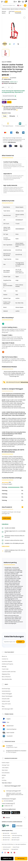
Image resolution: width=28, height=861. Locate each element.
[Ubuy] (6, 1)
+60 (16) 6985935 (8, 801)
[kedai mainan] (15, 813)
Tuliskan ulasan (6, 518)
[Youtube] (9, 852)
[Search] (25, 5)
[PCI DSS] (5, 826)
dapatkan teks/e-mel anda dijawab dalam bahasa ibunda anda (14, 795)
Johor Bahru (5, 767)
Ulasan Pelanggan (7, 693)
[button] (16, 2)
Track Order (5, 669)
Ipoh (3, 778)
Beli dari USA (6, 833)
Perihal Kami (6, 849)
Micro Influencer (6, 676)
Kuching (4, 780)
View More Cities (6, 783)
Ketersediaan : (6, 82)
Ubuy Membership (7, 679)
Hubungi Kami (14, 849)
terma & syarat (7, 847)
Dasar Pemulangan (7, 696)
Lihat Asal (11, 11)
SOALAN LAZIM (5, 698)
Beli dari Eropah (15, 839)
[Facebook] (3, 852)
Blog (3, 706)
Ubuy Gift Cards (6, 704)
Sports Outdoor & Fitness (17, 9)
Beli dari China (15, 837)
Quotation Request (7, 661)
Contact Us (5, 659)
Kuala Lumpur (5, 762)
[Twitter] (12, 852)
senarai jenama (6, 691)
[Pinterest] (15, 852)
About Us (4, 656)
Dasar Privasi (16, 847)
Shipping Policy (6, 674)
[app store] (6, 813)
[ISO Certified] (16, 826)
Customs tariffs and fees (9, 671)
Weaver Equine (4, 12)
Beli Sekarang (21, 858)
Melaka (4, 775)
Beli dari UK (14, 833)
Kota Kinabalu (6, 772)
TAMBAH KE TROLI (7, 858)
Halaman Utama (6, 9)
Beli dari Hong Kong (17, 835)
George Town (5, 765)
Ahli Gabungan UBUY (7, 709)
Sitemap (4, 666)
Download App (6, 688)
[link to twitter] (18, 44)
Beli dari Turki (6, 839)
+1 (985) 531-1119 (8, 806)
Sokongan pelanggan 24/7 (13, 791)
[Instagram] (5, 852)
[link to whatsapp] (10, 44)
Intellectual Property (7, 664)
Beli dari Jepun (6, 835)
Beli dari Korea (6, 837)
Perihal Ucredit (6, 701)
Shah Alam (5, 770)
